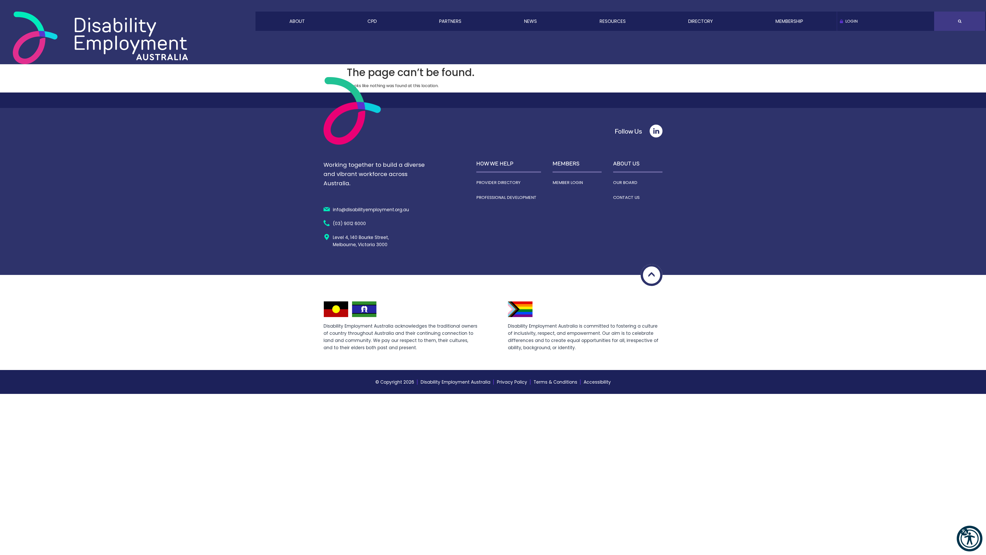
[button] (969, 538)
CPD (372, 21)
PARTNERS (450, 21)
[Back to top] (651, 275)
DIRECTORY (700, 21)
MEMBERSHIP (789, 21)
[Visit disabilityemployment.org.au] (100, 38)
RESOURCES (613, 21)
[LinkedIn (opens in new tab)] (656, 131)
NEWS (530, 21)
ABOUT (297, 21)
